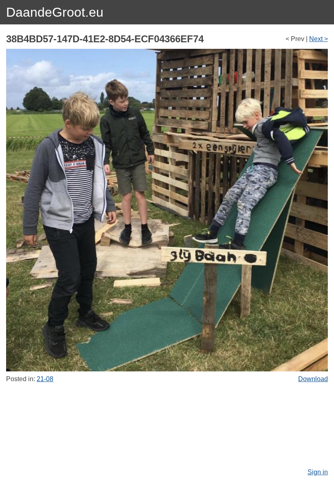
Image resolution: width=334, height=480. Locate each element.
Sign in (318, 472)
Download (313, 378)
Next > (318, 38)
